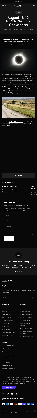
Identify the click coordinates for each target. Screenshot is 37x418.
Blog (3, 308)
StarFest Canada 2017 (10, 186)
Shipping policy (5, 413)
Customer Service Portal (27, 308)
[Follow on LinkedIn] (17, 394)
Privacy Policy (7, 210)
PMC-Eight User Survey (26, 337)
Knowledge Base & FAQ (26, 328)
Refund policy (5, 411)
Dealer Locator (6, 314)
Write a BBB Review (7, 336)
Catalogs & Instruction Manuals (26, 324)
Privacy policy (24, 411)
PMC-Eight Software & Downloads (26, 332)
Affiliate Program (6, 323)
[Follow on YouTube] (12, 394)
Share (20, 175)
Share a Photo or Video (8, 332)
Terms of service (14, 411)
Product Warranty (25, 311)
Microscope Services (26, 317)
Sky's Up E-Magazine (7, 365)
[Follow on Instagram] (7, 394)
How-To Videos (6, 352)
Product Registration (26, 314)
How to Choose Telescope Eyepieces (9, 356)
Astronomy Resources (8, 349)
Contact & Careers (7, 317)
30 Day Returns (18, 1)
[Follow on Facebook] (3, 394)
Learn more (28, 267)
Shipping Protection (25, 320)
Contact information (16, 413)
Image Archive (6, 329)
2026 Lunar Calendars (8, 345)
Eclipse (18, 12)
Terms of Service (17, 210)
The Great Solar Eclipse (16, 122)
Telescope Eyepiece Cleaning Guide (7, 361)
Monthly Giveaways (7, 320)
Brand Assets (6, 326)
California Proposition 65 (9, 368)
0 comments (30, 29)
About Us (4, 311)
